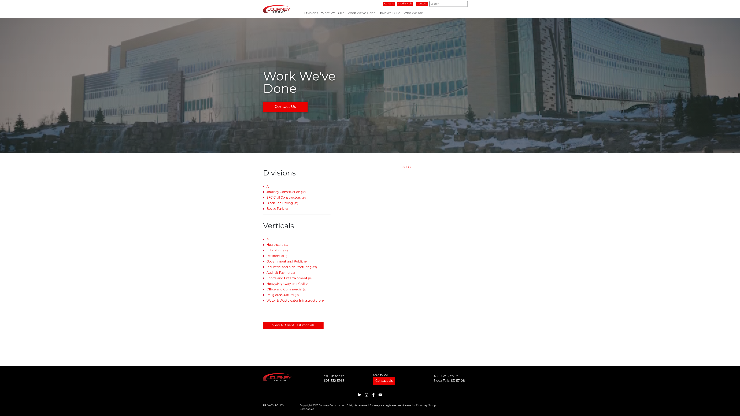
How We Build (389, 13)
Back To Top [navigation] (731, 408)
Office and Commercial (287, 289)
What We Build (333, 13)
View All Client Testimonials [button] (293, 325)
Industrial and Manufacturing (292, 267)
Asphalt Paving (281, 272)
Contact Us (285, 107)
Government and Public (287, 261)
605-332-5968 (334, 380)
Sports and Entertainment (289, 278)
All (268, 186)
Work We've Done (361, 13)
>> (409, 167)
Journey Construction (286, 192)
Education (277, 250)
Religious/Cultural (283, 295)
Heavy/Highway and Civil (288, 284)
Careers (389, 4)
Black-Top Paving (282, 203)
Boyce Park (277, 209)
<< (403, 167)
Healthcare (277, 245)
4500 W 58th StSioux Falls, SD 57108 (449, 378)
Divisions (311, 13)
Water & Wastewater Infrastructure (296, 300)
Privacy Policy (273, 405)
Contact (422, 4)
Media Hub (405, 4)
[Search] (464, 3)
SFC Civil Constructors (286, 197)
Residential (277, 256)
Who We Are (413, 13)
